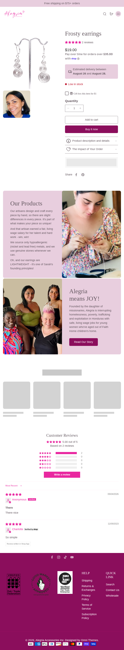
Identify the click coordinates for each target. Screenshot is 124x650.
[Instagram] (58, 557)
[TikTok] (65, 557)
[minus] (68, 108)
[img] (13, 494)
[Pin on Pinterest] (83, 174)
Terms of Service (87, 606)
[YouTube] (72, 557)
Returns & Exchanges (88, 588)
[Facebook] (52, 557)
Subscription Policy (89, 616)
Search (110, 584)
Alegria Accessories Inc (50, 640)
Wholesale (112, 595)
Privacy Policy (86, 597)
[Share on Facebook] (76, 174)
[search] (104, 14)
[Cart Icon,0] (111, 14)
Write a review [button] (62, 474)
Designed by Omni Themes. (82, 640)
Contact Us (112, 590)
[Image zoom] (31, 61)
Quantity (71, 101)
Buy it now (91, 129)
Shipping (87, 580)
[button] (73, 42)
